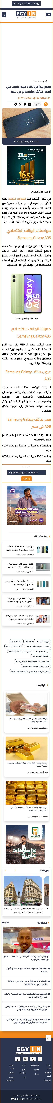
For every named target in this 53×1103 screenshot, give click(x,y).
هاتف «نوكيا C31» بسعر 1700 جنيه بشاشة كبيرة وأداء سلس (20, 565)
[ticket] (17, 1059)
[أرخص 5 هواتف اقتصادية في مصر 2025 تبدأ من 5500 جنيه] (43, 581)
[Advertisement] (26, 50)
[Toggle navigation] (48, 14)
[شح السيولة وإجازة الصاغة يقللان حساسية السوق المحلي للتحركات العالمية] (26, 793)
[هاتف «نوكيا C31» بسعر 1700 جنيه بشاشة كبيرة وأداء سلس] (43, 564)
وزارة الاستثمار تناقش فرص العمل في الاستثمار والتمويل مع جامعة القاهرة (28, 983)
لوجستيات (47, 1080)
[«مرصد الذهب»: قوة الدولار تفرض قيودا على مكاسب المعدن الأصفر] (26, 748)
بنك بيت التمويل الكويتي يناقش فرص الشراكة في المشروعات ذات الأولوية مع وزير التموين (27, 1021)
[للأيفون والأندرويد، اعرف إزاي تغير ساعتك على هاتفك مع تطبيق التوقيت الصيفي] (43, 615)
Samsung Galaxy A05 (40, 656)
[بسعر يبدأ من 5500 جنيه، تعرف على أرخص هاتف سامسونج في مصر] (25, 104)
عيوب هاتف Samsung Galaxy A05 (35, 666)
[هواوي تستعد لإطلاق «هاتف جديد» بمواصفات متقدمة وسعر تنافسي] (43, 546)
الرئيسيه (45, 81)
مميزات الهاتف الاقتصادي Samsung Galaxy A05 (30, 671)
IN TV (24, 1065)
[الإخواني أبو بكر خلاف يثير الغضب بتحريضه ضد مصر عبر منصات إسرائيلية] (26, 940)
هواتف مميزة (16, 641)
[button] (15, 870)
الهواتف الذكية (43, 641)
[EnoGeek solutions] (17, 1098)
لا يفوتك (42, 922)
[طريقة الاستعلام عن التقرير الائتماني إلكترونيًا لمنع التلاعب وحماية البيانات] (26, 704)
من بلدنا (44, 870)
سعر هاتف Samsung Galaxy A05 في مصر (32, 661)
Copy (25, 478)
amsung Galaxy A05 (14, 646)
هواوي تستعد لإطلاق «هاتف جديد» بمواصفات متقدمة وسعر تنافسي (19, 548)
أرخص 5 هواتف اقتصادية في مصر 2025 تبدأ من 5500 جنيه (19, 582)
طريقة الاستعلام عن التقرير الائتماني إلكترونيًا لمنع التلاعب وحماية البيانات (29, 720)
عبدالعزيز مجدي (40, 191)
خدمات (36, 81)
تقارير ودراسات (22, 1071)
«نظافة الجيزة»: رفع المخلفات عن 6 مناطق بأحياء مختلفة (27, 970)
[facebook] (40, 1059)
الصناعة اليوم (48, 1074)
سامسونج (30, 641)
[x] (33, 1059)
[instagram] (25, 1059)
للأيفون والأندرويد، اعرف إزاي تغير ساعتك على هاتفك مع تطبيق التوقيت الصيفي (19, 617)
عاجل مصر (49, 1067)
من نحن (11, 1072)
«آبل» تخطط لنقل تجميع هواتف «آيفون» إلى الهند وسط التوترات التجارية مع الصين (20, 600)
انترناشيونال (34, 1065)
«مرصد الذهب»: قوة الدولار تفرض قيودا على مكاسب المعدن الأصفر (28, 765)
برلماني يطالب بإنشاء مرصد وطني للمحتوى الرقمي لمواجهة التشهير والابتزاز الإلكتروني (26, 1008)
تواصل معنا (12, 1067)
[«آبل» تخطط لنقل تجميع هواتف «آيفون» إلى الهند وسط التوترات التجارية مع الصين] (43, 598)
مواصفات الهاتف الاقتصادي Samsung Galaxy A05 (29, 651)
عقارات (36, 1069)
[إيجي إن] (26, 14)
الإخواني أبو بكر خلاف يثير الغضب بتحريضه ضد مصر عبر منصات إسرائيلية (26, 958)
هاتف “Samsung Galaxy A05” (37, 646)
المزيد (6, 922)
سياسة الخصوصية (10, 1078)
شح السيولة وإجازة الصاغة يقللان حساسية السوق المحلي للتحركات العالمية (29, 809)
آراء (24, 1077)
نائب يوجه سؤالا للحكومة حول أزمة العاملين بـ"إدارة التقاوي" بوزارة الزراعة (26, 996)
